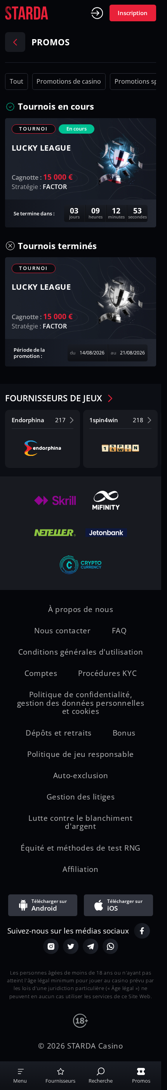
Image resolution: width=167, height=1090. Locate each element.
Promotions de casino (69, 81)
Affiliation (80, 869)
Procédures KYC (107, 673)
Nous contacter (62, 631)
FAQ (119, 631)
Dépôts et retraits (59, 733)
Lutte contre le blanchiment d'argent (80, 822)
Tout (16, 81)
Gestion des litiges (81, 797)
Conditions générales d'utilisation (80, 652)
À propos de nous (80, 609)
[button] (57, 106)
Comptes (40, 673)
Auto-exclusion (80, 776)
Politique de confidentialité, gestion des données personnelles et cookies (80, 703)
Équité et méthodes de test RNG (81, 848)
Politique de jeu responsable (80, 754)
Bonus (124, 733)
